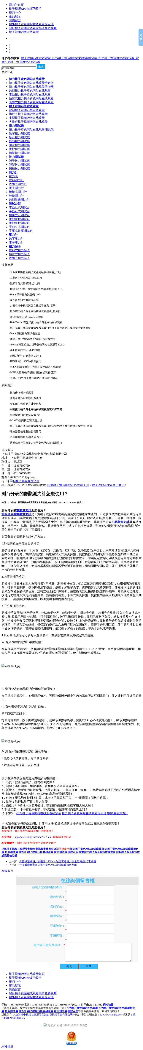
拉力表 (13, 176)
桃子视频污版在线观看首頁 (27, 973)
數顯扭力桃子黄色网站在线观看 (30, 90)
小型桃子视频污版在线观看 (27, 117)
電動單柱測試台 (19, 223)
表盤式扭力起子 (19, 258)
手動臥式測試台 (19, 211)
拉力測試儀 (16, 156)
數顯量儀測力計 (19, 199)
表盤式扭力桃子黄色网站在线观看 (31, 102)
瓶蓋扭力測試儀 (19, 137)
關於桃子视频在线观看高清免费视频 (33, 28)
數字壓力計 (16, 238)
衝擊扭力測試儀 (19, 152)
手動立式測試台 (19, 226)
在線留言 (7, 871)
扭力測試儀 (16, 125)
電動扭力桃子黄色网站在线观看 (30, 94)
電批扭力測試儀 (19, 149)
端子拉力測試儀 (19, 160)
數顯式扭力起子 (19, 250)
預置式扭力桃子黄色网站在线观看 (31, 98)
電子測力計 (16, 188)
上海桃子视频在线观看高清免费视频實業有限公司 (44, 1014)
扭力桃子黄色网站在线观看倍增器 (31, 86)
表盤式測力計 (18, 184)
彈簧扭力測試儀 (19, 145)
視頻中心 (15, 12)
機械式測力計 (18, 191)
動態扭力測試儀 (19, 141)
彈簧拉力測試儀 (19, 164)
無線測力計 (16, 195)
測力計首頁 (16, 4)
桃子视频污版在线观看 (24, 32)
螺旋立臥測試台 (19, 215)
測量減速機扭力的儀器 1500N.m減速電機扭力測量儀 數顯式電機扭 (57, 861)
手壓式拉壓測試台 (21, 230)
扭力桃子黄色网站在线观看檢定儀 (31, 82)
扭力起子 (15, 246)
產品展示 (15, 16)
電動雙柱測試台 (19, 219)
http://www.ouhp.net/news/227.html (33, 837)
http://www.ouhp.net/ (111, 1014)
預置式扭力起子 (19, 254)
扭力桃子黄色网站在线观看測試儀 (31, 129)
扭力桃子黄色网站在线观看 (117, 58)
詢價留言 (15, 20)
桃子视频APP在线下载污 (25, 8)
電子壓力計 (16, 242)
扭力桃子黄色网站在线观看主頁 (68, 485)
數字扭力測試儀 (19, 133)
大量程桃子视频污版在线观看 (28, 121)
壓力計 (13, 234)
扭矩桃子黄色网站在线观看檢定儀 (31, 24)
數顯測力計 (16, 180)
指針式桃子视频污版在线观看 (28, 114)
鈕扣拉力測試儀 (19, 168)
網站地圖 (108, 1004)
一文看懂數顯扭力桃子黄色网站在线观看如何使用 (48, 864)
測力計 (13, 172)
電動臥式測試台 (19, 207)
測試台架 (15, 203)
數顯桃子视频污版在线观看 (27, 110)
